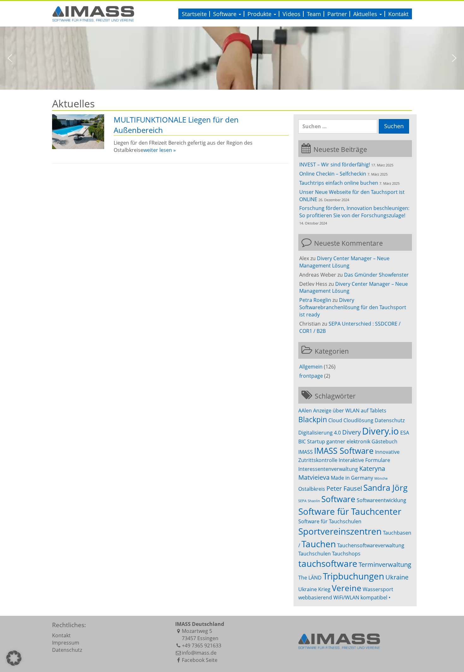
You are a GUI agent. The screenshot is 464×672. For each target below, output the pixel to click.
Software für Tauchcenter (349, 511)
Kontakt (398, 14)
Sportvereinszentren (340, 531)
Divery (351, 432)
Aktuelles (366, 14)
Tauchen (318, 544)
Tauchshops (346, 553)
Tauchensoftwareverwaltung (370, 545)
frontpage (311, 375)
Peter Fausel (344, 488)
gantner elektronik (348, 441)
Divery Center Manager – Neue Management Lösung (344, 262)
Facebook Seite (199, 660)
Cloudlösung (358, 420)
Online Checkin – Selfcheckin (332, 173)
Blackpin (312, 419)
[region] (232, 58)
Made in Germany (352, 477)
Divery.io (380, 431)
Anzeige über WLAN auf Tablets (349, 410)
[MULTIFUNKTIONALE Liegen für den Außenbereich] (78, 131)
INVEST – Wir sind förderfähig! (334, 164)
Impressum (65, 642)
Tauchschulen (314, 553)
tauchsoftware (327, 563)
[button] (10, 58)
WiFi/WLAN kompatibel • (361, 597)
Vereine (346, 588)
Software (225, 14)
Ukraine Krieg (314, 589)
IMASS (305, 451)
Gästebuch (384, 441)
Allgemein (311, 366)
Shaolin (314, 501)
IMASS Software (344, 450)
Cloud (335, 420)
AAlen (305, 410)
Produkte (260, 14)
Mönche (381, 478)
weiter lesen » (159, 150)
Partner (337, 14)
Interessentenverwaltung (328, 468)
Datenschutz (390, 420)
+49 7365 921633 (201, 645)
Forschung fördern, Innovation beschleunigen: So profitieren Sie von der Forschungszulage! (354, 212)
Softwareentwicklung (381, 500)
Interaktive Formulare (364, 460)
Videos (291, 14)
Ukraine (396, 577)
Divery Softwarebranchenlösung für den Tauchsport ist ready (352, 307)
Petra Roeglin (315, 300)
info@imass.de (199, 652)
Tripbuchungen (353, 576)
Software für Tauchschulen (329, 521)
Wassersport (378, 589)
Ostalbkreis (311, 488)
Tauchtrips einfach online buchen (338, 182)
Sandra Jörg (385, 487)
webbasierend (315, 597)
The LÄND (310, 577)
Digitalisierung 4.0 (319, 432)
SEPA (302, 501)
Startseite (194, 14)
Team (314, 14)
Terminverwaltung (385, 564)
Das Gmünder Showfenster (376, 274)
